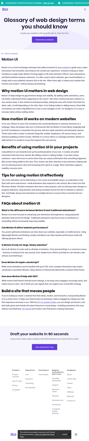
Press (69, 388)
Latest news (71, 379)
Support (55, 385)
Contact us (71, 401)
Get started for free (44, 347)
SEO (3, 165)
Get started (26, 309)
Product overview (15, 375)
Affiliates (70, 392)
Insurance (29, 379)
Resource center (55, 390)
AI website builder (16, 391)
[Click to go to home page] (11, 9)
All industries (30, 388)
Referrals (70, 396)
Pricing (14, 385)
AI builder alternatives (56, 379)
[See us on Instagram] (75, 434)
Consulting (29, 383)
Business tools (57, 400)
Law (27, 374)
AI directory (56, 405)
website (65, 67)
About (69, 374)
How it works (17, 381)
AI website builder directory (56, 411)
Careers (70, 383)
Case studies (43, 374)
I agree (65, 434)
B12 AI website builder (46, 302)
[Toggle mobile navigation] (85, 9)
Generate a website (44, 39)
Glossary (55, 396)
